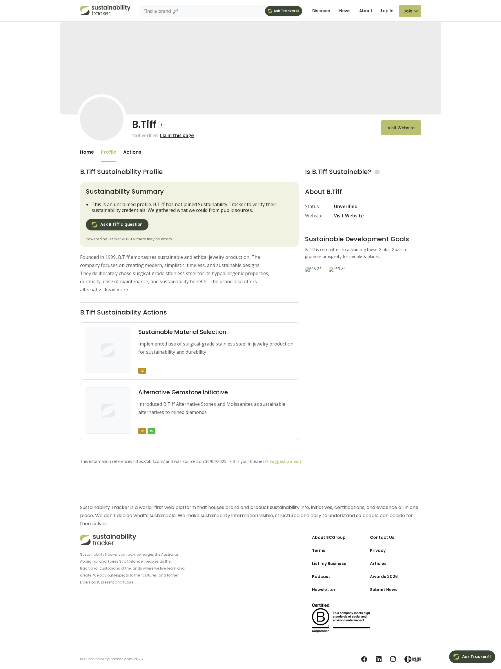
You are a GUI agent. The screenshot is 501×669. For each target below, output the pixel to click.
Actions (132, 152)
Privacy (378, 550)
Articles (378, 563)
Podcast (321, 576)
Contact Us (382, 537)
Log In (387, 11)
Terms (318, 550)
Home (87, 152)
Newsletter (323, 589)
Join (408, 11)
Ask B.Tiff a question (121, 224)
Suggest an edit (285, 461)
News (345, 11)
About (365, 11)
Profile (108, 152)
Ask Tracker (286, 11)
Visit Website (401, 128)
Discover (321, 11)
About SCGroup (329, 537)
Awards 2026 (384, 576)
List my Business (329, 563)
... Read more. (115, 289)
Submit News (383, 589)
